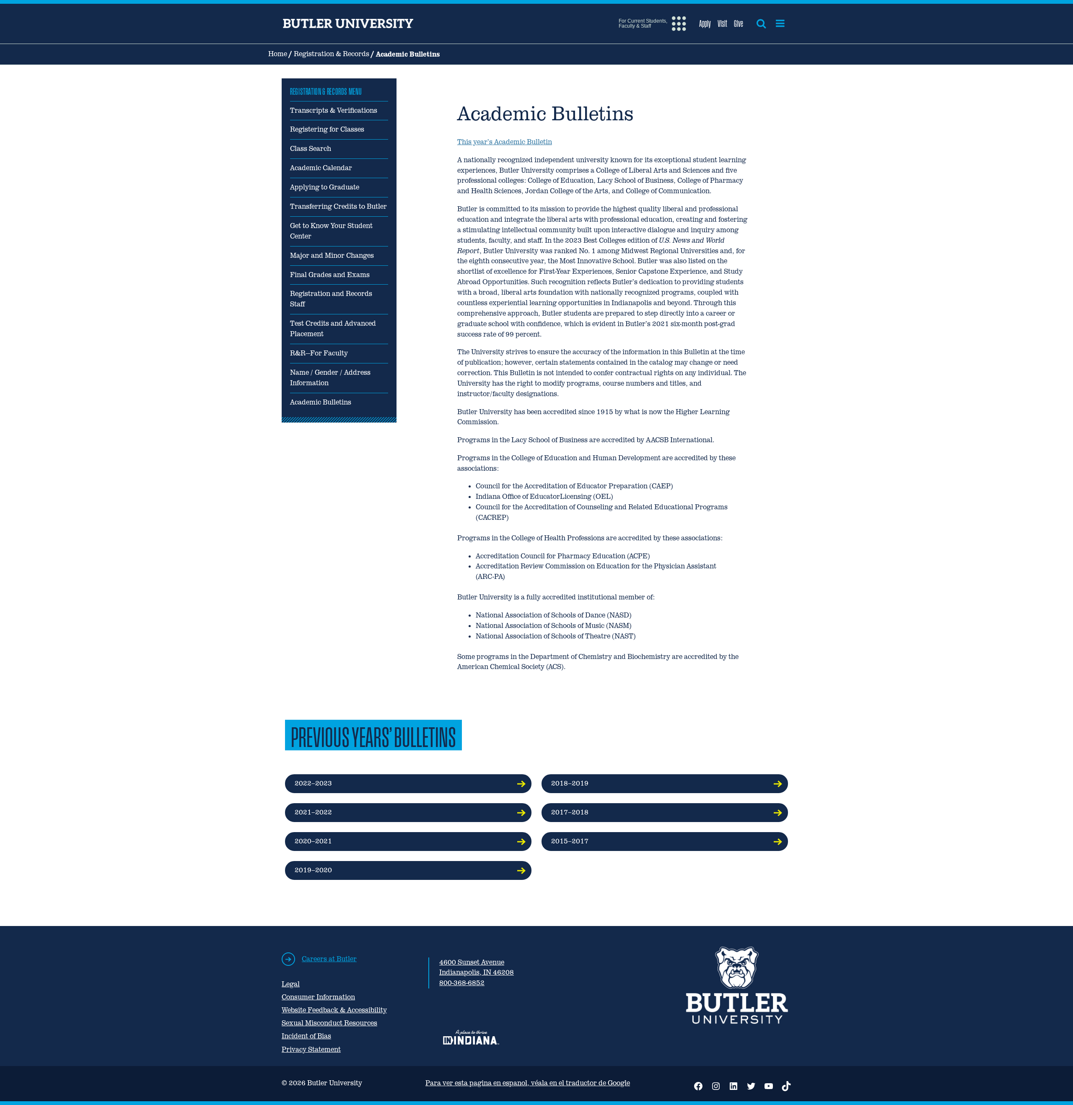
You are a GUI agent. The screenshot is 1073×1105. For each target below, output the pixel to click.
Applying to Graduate (324, 187)
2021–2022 (313, 812)
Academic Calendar (321, 167)
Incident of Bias (306, 1036)
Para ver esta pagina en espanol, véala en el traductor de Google (527, 1083)
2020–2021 (313, 841)
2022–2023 (313, 783)
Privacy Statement (311, 1049)
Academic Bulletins (320, 402)
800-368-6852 (462, 982)
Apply (705, 23)
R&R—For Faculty (319, 353)
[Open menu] (780, 23)
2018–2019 (569, 783)
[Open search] (761, 23)
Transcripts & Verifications (333, 110)
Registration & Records (331, 53)
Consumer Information (318, 997)
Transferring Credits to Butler (338, 206)
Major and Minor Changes (332, 255)
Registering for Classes (327, 129)
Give (738, 23)
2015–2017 (569, 841)
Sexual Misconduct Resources (329, 1023)
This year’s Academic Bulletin (504, 141)
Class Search (310, 148)
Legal (291, 984)
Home (277, 53)
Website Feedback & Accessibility (334, 1010)
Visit (722, 23)
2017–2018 (569, 812)
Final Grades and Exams (330, 274)
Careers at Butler (329, 959)
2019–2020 (313, 870)
